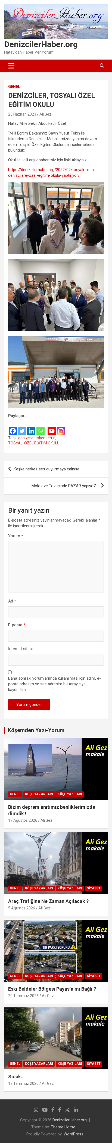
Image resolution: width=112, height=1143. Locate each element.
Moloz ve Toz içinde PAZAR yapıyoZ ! (65, 485)
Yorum (15, 535)
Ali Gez (45, 114)
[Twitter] (22, 427)
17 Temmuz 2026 (23, 1083)
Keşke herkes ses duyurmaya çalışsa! (47, 469)
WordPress (73, 1134)
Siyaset (94, 888)
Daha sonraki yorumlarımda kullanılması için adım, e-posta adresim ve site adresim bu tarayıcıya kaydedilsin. (54, 684)
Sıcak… (16, 1076)
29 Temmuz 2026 (23, 996)
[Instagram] (61, 427)
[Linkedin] (31, 427)
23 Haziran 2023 (22, 114)
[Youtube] (52, 427)
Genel (14, 86)
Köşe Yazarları (39, 794)
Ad (12, 601)
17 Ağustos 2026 (22, 820)
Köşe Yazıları (70, 794)
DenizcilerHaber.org (41, 44)
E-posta (16, 625)
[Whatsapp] (40, 427)
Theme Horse (63, 1127)
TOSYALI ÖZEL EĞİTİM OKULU (34, 443)
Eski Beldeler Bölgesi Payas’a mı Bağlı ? (52, 989)
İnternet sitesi (20, 648)
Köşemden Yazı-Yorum (36, 730)
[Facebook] (13, 427)
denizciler (26, 438)
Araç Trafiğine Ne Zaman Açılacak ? (48, 901)
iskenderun (45, 438)
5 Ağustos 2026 (21, 908)
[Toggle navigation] (11, 66)
